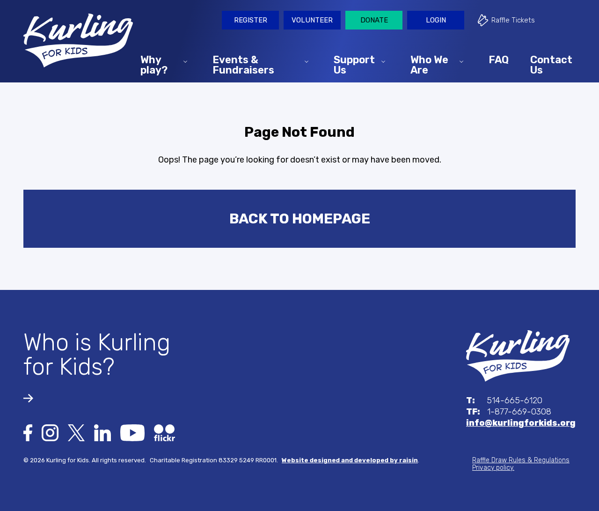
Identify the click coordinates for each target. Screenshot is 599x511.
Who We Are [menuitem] (429, 64)
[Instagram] (50, 432)
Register (250, 20)
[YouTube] (132, 432)
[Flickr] (164, 432)
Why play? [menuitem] (154, 64)
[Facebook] (27, 432)
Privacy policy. (493, 468)
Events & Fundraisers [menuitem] (243, 64)
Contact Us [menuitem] (551, 64)
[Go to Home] (518, 355)
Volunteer (312, 20)
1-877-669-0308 (508, 412)
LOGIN (436, 20)
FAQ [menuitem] (499, 59)
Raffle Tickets (513, 20)
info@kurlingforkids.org (521, 423)
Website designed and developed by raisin (350, 460)
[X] (76, 432)
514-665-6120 (504, 400)
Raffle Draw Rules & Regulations (521, 460)
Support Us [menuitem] (354, 64)
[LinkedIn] (102, 432)
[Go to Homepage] (78, 38)
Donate (374, 20)
